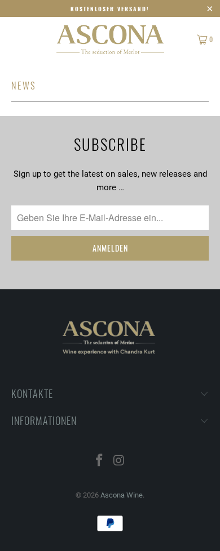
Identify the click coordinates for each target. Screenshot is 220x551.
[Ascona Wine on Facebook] (99, 461)
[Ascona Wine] (110, 39)
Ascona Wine (121, 495)
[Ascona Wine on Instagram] (119, 461)
